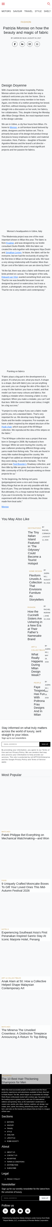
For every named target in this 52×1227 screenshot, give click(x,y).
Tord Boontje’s (20, 464)
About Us (11, 1152)
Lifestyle (11, 1138)
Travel (28, 11)
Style (38, 11)
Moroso (13, 127)
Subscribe (11, 1168)
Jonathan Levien (13, 252)
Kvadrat (10, 243)
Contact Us (12, 1155)
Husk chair (7, 427)
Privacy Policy (13, 1179)
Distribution (12, 1165)
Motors (6, 11)
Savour (17, 11)
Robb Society (13, 1141)
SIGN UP (45, 744)
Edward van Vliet (10, 277)
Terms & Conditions (15, 1162)
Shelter (10, 1135)
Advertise (11, 1159)
